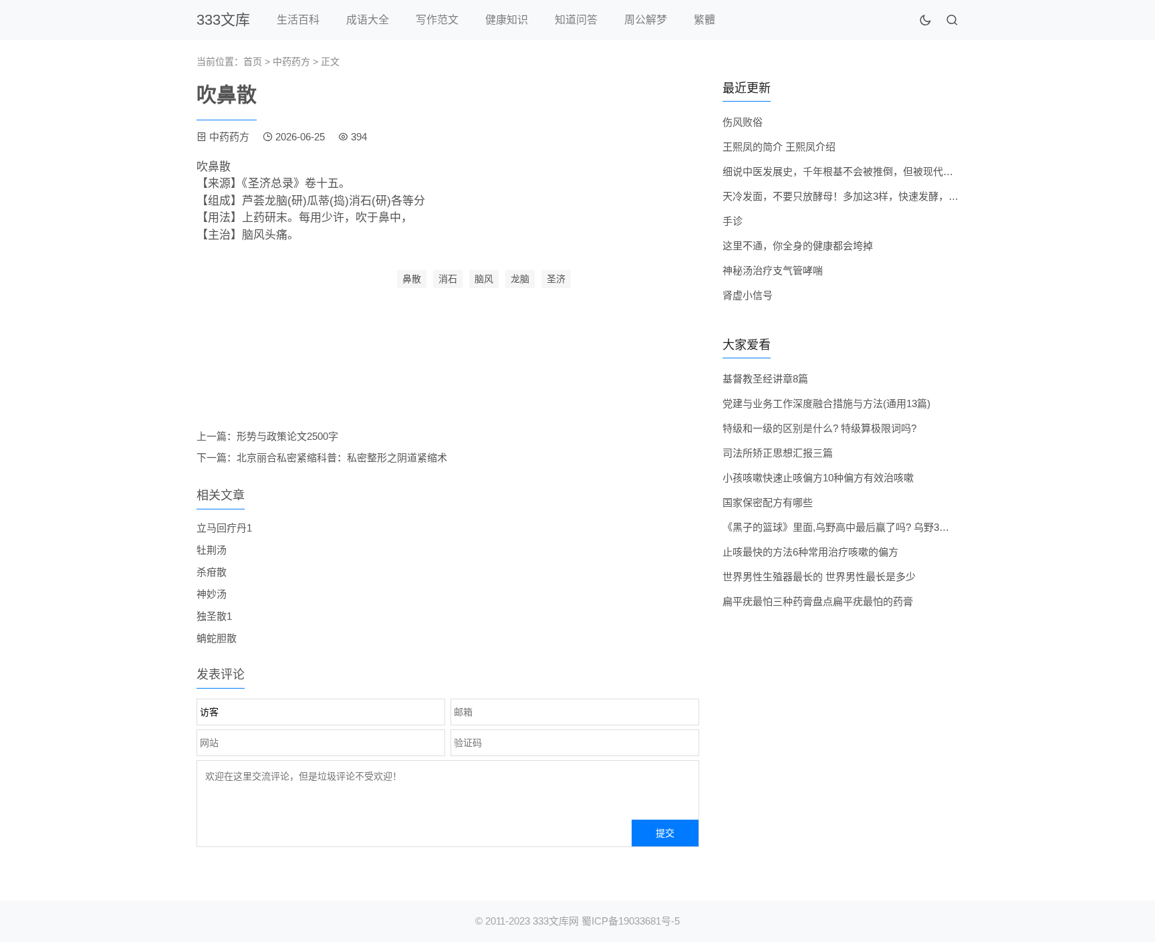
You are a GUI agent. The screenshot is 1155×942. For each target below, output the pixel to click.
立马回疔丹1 (224, 528)
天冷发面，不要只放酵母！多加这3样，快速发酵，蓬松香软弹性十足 (876, 196)
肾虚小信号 (748, 295)
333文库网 (556, 921)
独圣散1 (214, 616)
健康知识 (506, 19)
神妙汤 (212, 594)
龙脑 (520, 278)
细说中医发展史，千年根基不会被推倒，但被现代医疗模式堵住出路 (873, 171)
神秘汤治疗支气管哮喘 (773, 270)
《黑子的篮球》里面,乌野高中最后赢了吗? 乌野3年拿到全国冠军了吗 (876, 527)
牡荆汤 (212, 550)
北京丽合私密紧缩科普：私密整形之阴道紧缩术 (342, 457)
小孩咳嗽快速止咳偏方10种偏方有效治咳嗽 (818, 477)
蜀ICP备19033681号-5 (631, 921)
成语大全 (367, 19)
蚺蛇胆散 (217, 638)
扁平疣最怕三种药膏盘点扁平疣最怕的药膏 (818, 601)
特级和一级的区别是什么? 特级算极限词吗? (819, 428)
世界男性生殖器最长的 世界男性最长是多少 (819, 576)
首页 (252, 61)
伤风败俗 (743, 122)
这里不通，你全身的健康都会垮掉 (798, 245)
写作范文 (437, 19)
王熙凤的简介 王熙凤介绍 (779, 146)
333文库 (223, 19)
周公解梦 (645, 19)
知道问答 (576, 19)
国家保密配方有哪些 (768, 502)
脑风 (484, 278)
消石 (447, 278)
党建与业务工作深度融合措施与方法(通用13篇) (826, 403)
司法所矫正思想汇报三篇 (778, 453)
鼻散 (411, 278)
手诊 (733, 221)
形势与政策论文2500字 (287, 436)
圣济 (556, 278)
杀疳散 (212, 572)
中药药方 (291, 61)
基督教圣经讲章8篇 (765, 378)
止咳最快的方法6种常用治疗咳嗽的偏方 (810, 552)
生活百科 (298, 19)
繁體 (704, 19)
